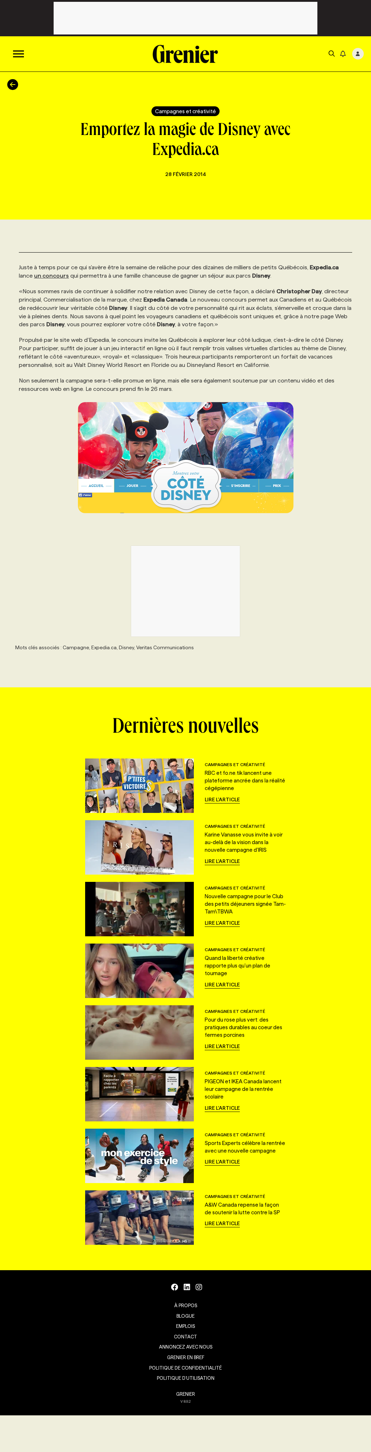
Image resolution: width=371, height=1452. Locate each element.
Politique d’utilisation (185, 1378)
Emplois (185, 1326)
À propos (185, 1305)
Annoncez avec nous (185, 1346)
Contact (185, 1336)
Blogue (185, 1315)
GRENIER (185, 1393)
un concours (51, 276)
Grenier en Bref (185, 1357)
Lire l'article (222, 799)
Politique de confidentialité (185, 1367)
